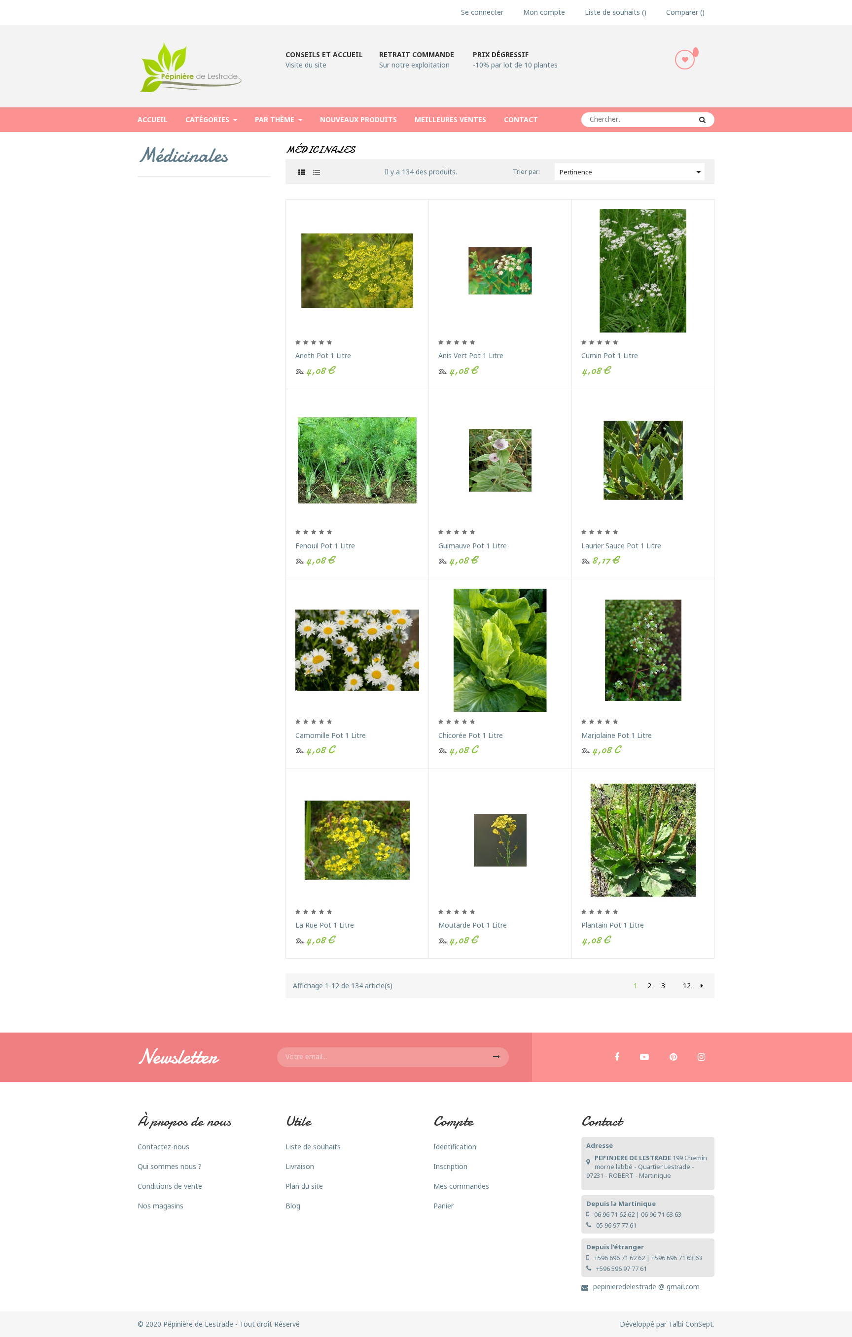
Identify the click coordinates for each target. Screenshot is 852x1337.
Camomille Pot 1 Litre (330, 735)
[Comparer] (428, 308)
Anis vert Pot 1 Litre (470, 355)
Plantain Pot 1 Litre (612, 925)
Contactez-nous (163, 1146)
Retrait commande (416, 54)
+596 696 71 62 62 (619, 1257)
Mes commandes (461, 1186)
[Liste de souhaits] (685, 59)
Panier (443, 1205)
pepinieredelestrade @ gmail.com (646, 1286)
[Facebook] (616, 1057)
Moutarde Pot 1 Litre (472, 925)
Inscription (450, 1166)
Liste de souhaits (313, 1146)
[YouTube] (644, 1057)
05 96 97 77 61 (616, 1225)
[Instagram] (701, 1057)
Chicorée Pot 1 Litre (470, 735)
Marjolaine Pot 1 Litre (616, 735)
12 (687, 985)
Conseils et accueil (324, 54)
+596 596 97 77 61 (621, 1268)
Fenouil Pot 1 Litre (325, 545)
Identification (454, 1146)
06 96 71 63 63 (661, 1214)
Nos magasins (160, 1205)
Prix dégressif (501, 54)
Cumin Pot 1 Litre (609, 355)
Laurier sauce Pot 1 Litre (621, 545)
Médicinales (182, 155)
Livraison (299, 1166)
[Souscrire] (496, 1057)
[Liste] (316, 172)
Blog (292, 1205)
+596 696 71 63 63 (676, 1257)
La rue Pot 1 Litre (324, 925)
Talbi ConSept (691, 1324)
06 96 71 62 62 (614, 1214)
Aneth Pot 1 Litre (323, 355)
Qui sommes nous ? (170, 1166)
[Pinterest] (673, 1057)
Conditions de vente (170, 1186)
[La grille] (301, 172)
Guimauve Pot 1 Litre (472, 545)
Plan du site (304, 1186)
